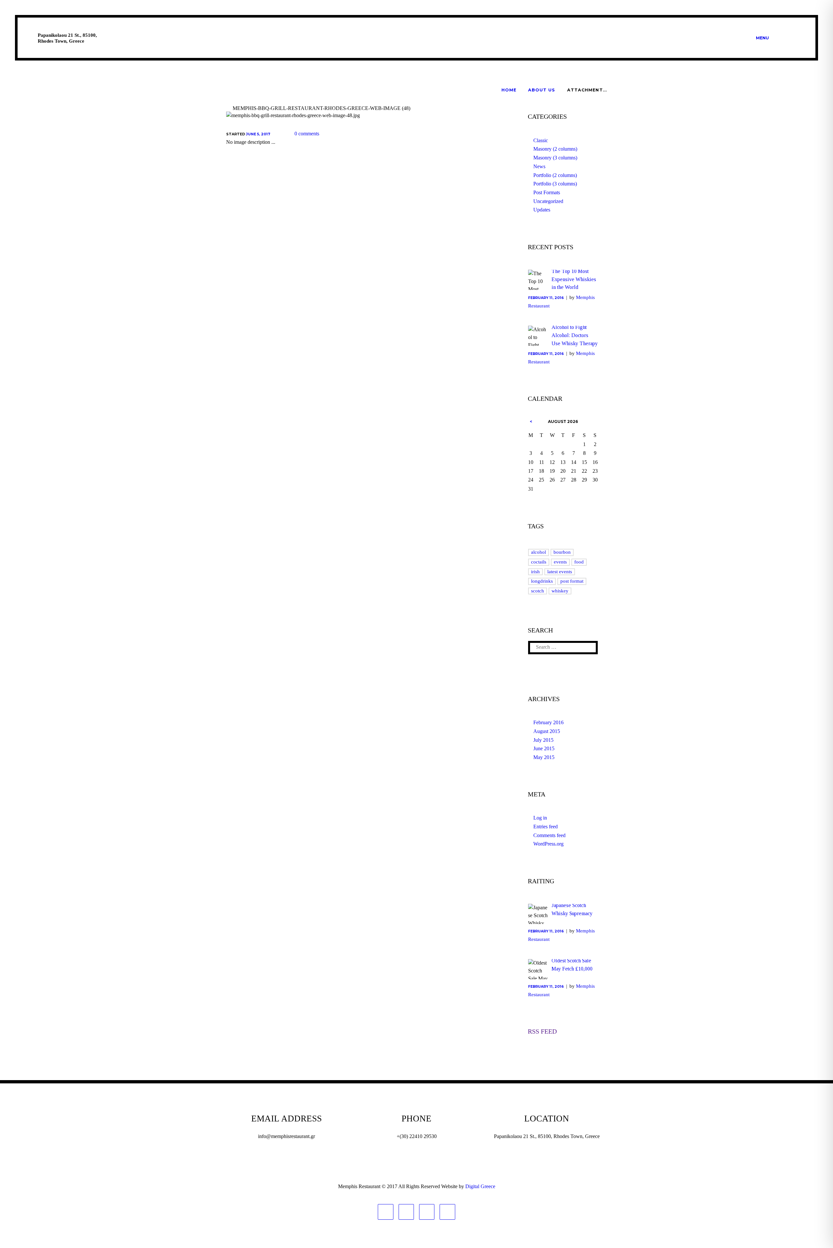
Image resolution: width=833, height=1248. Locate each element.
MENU (762, 37)
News (539, 166)
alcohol (538, 552)
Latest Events (559, 571)
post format (571, 581)
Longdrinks (542, 581)
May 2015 (543, 757)
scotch (537, 590)
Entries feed (545, 826)
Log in (540, 818)
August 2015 (546, 731)
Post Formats (546, 192)
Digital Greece (480, 1186)
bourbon (562, 552)
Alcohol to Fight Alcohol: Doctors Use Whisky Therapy (575, 335)
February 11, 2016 (546, 298)
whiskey (560, 590)
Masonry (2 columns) (555, 149)
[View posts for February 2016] (531, 422)
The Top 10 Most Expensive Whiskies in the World (574, 279)
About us (541, 90)
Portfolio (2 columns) (555, 175)
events (560, 561)
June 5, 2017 (258, 134)
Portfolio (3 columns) (555, 183)
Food (579, 561)
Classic (540, 140)
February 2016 (548, 722)
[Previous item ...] (288, 115)
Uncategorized (548, 201)
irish (535, 571)
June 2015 (543, 748)
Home (508, 90)
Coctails (538, 561)
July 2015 (543, 740)
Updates (541, 209)
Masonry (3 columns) (555, 157)
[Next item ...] (414, 115)
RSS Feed (542, 1031)
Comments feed (549, 835)
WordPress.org (548, 844)
